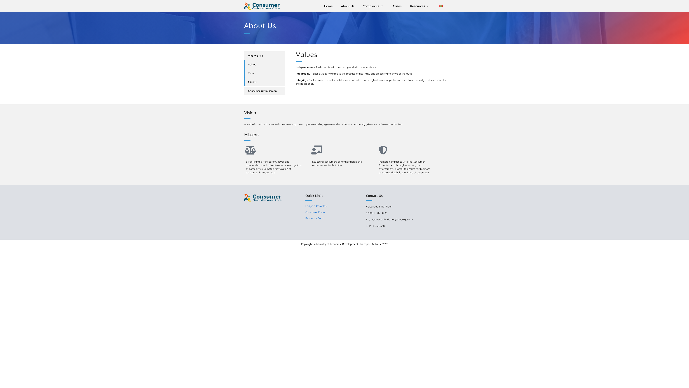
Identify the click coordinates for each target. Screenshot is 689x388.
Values (252, 64)
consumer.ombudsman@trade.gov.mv (391, 219)
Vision (251, 73)
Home (328, 6)
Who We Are (255, 55)
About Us (347, 6)
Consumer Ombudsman (262, 91)
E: (367, 219)
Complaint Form (315, 212)
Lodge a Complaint (316, 206)
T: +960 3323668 (375, 226)
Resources (417, 6)
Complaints (371, 6)
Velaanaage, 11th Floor (379, 206)
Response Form (314, 218)
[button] (373, 6)
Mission (252, 82)
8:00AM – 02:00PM (376, 213)
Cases (397, 6)
